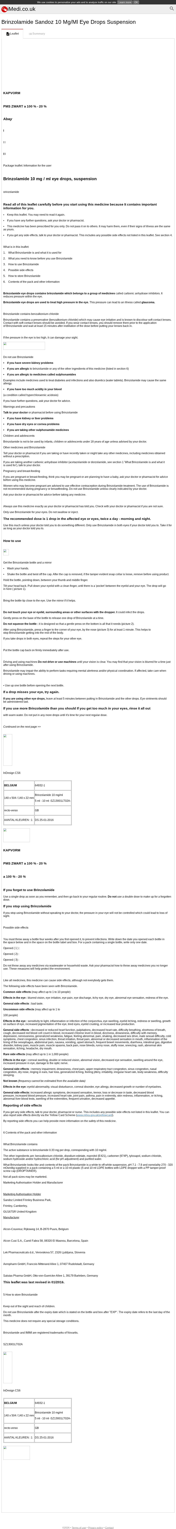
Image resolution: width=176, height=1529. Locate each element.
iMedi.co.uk (21, 9)
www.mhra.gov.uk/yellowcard (94, 1115)
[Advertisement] (88, 64)
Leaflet (14, 33)
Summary (38, 33)
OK (136, 2)
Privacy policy (95, 1527)
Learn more (125, 2)
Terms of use (79, 1527)
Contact (109, 1527)
